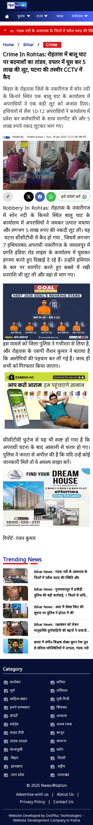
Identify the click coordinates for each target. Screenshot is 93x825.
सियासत (61, 707)
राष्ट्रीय (60, 766)
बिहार (13, 757)
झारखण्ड (15, 766)
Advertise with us (32, 794)
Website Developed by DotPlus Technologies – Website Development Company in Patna (46, 818)
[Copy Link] (8, 197)
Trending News (22, 559)
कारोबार (14, 682)
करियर (60, 682)
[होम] (14, 6)
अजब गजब (63, 724)
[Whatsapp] (51, 197)
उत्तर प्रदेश (16, 774)
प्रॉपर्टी (13, 715)
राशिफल (61, 690)
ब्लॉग (59, 749)
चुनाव (22, 16)
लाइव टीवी (16, 732)
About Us (65, 794)
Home (8, 44)
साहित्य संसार (17, 698)
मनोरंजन (78, 16)
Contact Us (63, 801)
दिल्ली (60, 757)
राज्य (40, 16)
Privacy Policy (32, 801)
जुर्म (11, 690)
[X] (29, 197)
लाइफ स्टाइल (17, 741)
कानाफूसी (15, 749)
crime (51, 44)
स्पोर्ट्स (13, 724)
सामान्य (60, 741)
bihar (28, 44)
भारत (59, 16)
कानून (59, 732)
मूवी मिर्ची (62, 698)
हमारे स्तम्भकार (19, 707)
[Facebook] (40, 197)
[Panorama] (46, 497)
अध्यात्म (61, 715)
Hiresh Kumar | (36, 137)
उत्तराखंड (62, 774)
